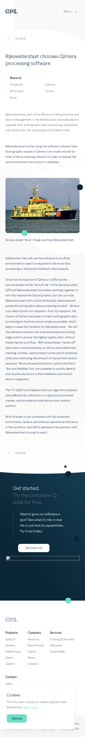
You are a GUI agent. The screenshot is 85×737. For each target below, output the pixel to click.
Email (13, 97)
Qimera (10, 645)
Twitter (49, 91)
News (31, 657)
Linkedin (50, 84)
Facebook (16, 84)
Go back (20, 38)
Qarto (9, 657)
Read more (30, 707)
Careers (33, 663)
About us (33, 639)
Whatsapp (16, 91)
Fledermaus (13, 651)
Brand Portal (36, 645)
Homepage (11, 620)
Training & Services (62, 639)
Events (32, 651)
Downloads (57, 651)
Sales (8, 683)
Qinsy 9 (10, 639)
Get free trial (33, 548)
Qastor (10, 663)
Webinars (56, 645)
